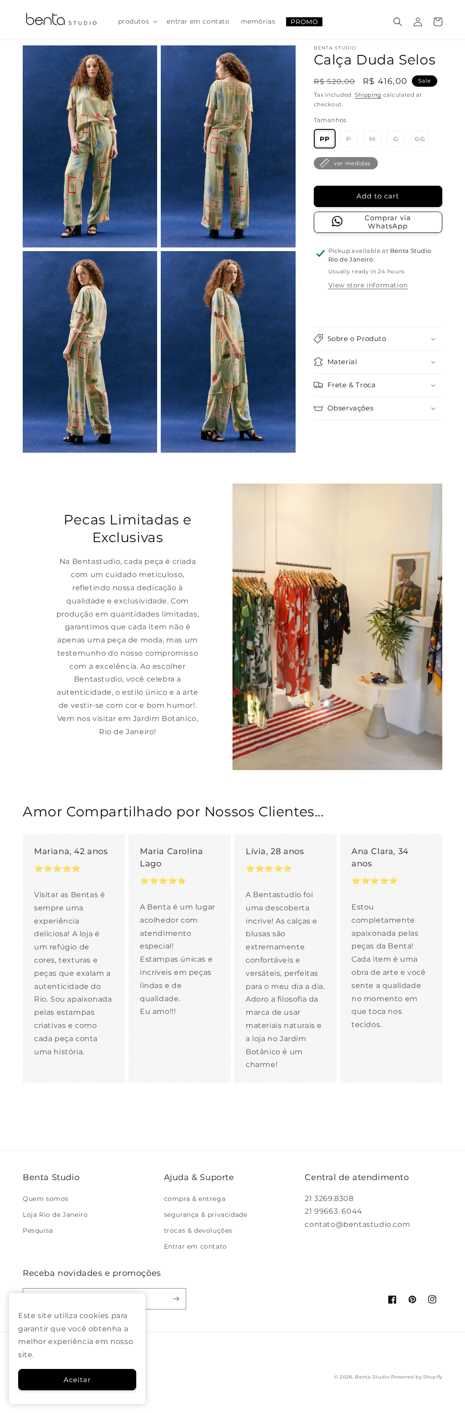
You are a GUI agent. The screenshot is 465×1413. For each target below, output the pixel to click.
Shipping (368, 94)
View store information (368, 285)
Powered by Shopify (416, 1377)
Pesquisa (38, 1230)
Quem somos (46, 1199)
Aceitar (77, 1379)
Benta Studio (372, 1377)
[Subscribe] (176, 1298)
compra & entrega (195, 1199)
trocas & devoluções (198, 1230)
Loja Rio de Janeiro (55, 1214)
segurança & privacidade (205, 1214)
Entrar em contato (195, 1246)
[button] (137, 21)
